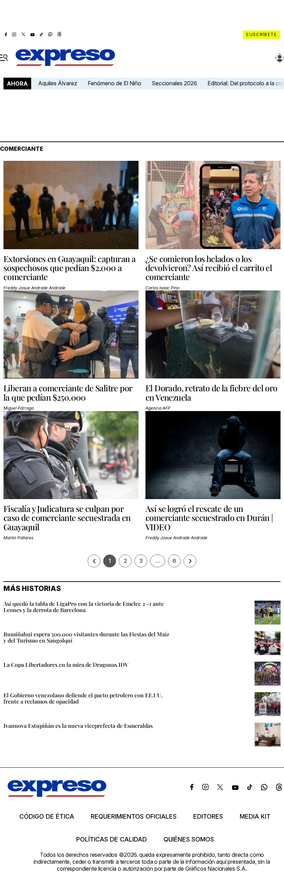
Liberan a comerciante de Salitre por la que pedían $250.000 (67, 392)
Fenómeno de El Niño (114, 83)
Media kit (255, 816)
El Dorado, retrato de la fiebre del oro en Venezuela (211, 392)
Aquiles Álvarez (57, 83)
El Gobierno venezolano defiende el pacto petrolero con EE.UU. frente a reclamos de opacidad (82, 698)
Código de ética (46, 816)
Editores (208, 816)
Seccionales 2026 (174, 83)
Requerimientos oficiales (134, 816)
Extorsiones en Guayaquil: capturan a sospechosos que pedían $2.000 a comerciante (69, 267)
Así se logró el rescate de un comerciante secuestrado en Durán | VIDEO (209, 517)
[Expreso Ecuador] (57, 794)
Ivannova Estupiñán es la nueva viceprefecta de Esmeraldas (78, 725)
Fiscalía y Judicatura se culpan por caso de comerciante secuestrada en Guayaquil (67, 517)
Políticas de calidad (111, 839)
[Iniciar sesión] (280, 58)
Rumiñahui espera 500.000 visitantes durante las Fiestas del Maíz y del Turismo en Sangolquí (86, 637)
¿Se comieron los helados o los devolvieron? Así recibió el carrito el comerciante (208, 267)
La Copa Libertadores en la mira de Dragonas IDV (65, 664)
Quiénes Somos (188, 839)
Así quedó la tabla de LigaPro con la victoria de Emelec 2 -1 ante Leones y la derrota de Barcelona (83, 606)
